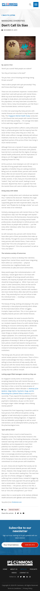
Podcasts (33, 569)
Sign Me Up (29, 545)
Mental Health (14, 510)
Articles (23, 569)
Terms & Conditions (14, 588)
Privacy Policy (27, 588)
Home (5, 569)
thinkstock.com (17, 502)
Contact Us (24, 573)
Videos (14, 573)
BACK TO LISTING (8, 15)
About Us (13, 569)
